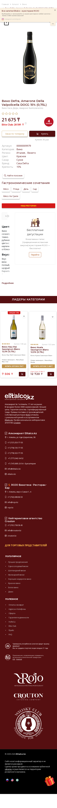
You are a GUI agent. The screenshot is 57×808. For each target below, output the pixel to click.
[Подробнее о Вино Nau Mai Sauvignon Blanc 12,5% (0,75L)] (14, 327)
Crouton (17, 422)
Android (19, 659)
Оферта (11, 613)
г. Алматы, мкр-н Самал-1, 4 (19, 492)
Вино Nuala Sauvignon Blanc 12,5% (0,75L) (40, 349)
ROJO (28, 415)
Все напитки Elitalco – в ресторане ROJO (20, 11)
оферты (8, 769)
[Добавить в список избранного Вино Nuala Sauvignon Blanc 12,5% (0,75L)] (52, 317)
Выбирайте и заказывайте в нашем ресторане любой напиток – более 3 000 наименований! (26, 15)
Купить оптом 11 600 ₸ (42, 366)
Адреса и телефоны (17, 609)
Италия (21, 152)
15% (19, 166)
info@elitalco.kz (14, 469)
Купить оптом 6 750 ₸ (14, 366)
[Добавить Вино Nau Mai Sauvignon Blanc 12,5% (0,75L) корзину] (22, 374)
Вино (20, 149)
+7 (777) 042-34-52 (15, 458)
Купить (44, 133)
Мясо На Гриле (10, 196)
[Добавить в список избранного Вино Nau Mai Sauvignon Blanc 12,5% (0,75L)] (24, 316)
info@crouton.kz (14, 530)
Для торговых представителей (26, 545)
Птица (16, 189)
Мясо (6, 189)
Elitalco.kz (9, 420)
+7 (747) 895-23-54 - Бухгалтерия (21, 463)
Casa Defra (23, 163)
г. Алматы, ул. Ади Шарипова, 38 (21, 437)
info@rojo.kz (12, 502)
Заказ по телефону (14, 133)
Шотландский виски (17, 570)
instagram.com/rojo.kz (13, 19)
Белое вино (13, 587)
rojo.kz (10, 507)
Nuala (33, 362)
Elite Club (12, 626)
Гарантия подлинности (18, 617)
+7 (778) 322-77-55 (15, 453)
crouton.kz (11, 536)
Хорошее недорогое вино (19, 579)
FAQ (10, 634)
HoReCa (11, 622)
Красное (21, 156)
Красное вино (14, 583)
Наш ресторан (28, 205)
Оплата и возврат (16, 605)
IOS (14, 659)
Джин (10, 591)
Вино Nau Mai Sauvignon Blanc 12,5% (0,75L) (11, 349)
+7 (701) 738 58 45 (15, 525)
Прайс (11, 630)
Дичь (26, 189)
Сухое (20, 159)
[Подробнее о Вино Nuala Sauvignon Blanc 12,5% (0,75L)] (43, 327)
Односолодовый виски (18, 566)
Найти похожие (15, 175)
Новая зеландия (8, 360)
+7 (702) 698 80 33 (15, 497)
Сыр (35, 189)
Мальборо (20, 360)
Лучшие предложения (18, 562)
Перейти (35, 254)
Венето (31, 152)
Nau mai (5, 362)
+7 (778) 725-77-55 (15, 448)
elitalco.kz (11, 474)
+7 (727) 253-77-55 (15, 442)
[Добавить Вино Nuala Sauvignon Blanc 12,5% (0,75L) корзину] (51, 374)
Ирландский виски (16, 575)
